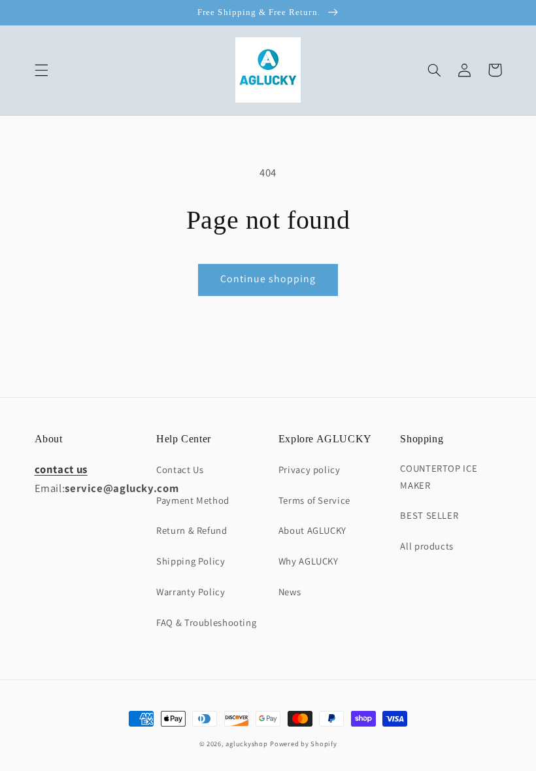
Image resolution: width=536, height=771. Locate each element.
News (289, 591)
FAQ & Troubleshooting (206, 622)
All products (427, 546)
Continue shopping (268, 279)
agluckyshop (246, 743)
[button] (41, 70)
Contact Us (179, 469)
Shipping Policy (190, 561)
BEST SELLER (429, 515)
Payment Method (192, 500)
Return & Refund (191, 530)
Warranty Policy (190, 591)
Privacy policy (309, 469)
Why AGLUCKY (308, 561)
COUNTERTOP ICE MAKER (438, 476)
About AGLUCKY (312, 530)
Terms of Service (314, 500)
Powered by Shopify (303, 743)
